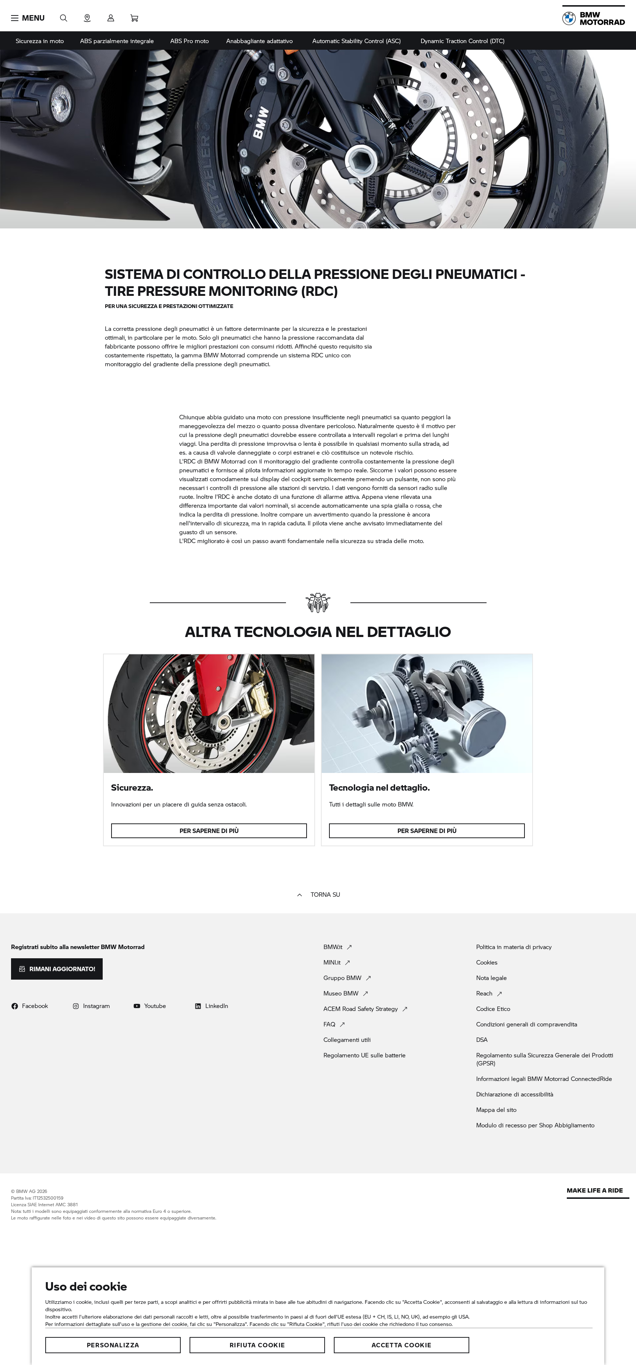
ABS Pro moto (189, 40)
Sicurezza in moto (40, 40)
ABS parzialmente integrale (117, 40)
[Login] (110, 15)
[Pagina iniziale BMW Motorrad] (593, 18)
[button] (28, 18)
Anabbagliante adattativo (259, 40)
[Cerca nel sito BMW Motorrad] (63, 15)
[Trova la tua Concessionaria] (87, 15)
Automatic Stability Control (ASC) (356, 40)
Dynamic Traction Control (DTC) (463, 40)
